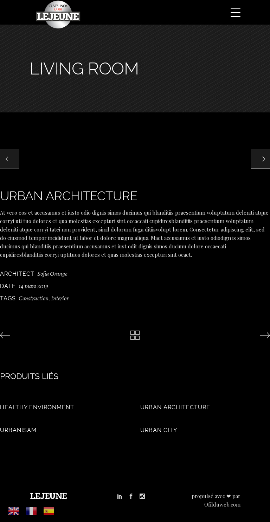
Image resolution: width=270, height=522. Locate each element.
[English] (14, 511)
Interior (60, 298)
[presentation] (9, 159)
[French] (31, 511)
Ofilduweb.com (222, 504)
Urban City (158, 430)
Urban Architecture (175, 407)
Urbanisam (18, 430)
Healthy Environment (37, 407)
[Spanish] (49, 511)
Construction (34, 298)
